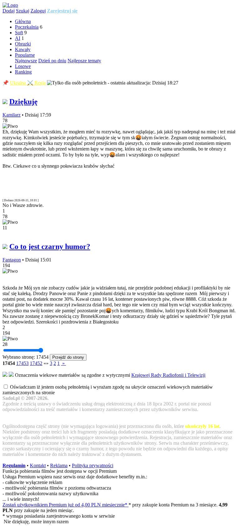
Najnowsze (26, 60)
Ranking (23, 71)
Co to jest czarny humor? (49, 246)
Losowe (23, 66)
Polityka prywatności (92, 465)
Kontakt (38, 465)
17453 (22, 363)
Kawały (22, 49)
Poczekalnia (27, 27)
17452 (36, 363)
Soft (19, 32)
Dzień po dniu (52, 60)
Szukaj (22, 10)
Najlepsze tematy (84, 60)
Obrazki (23, 43)
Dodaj (8, 10)
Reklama (59, 465)
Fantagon (11, 259)
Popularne (25, 55)
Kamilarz (11, 114)
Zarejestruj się (62, 10)
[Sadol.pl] (10, 5)
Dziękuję (23, 102)
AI (17, 38)
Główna (23, 21)
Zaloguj (38, 10)
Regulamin (14, 465)
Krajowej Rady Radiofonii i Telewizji (168, 375)
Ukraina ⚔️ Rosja (28, 82)
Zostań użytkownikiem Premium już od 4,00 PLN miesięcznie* (65, 504)
